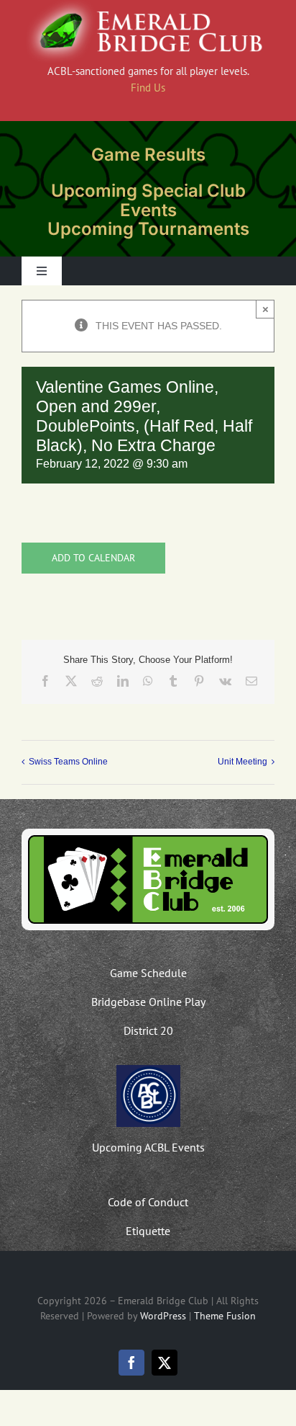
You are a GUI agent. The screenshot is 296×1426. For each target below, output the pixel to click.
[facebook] (131, 1363)
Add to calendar (93, 558)
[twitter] (164, 1363)
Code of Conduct (148, 1202)
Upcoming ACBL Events (148, 1147)
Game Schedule (148, 973)
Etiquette (148, 1231)
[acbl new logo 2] (148, 1070)
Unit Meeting (242, 762)
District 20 (148, 1030)
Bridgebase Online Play (148, 1001)
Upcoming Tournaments (148, 228)
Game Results (148, 154)
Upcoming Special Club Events (148, 200)
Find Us (148, 87)
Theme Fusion (225, 1315)
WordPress (163, 1315)
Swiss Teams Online (68, 762)
